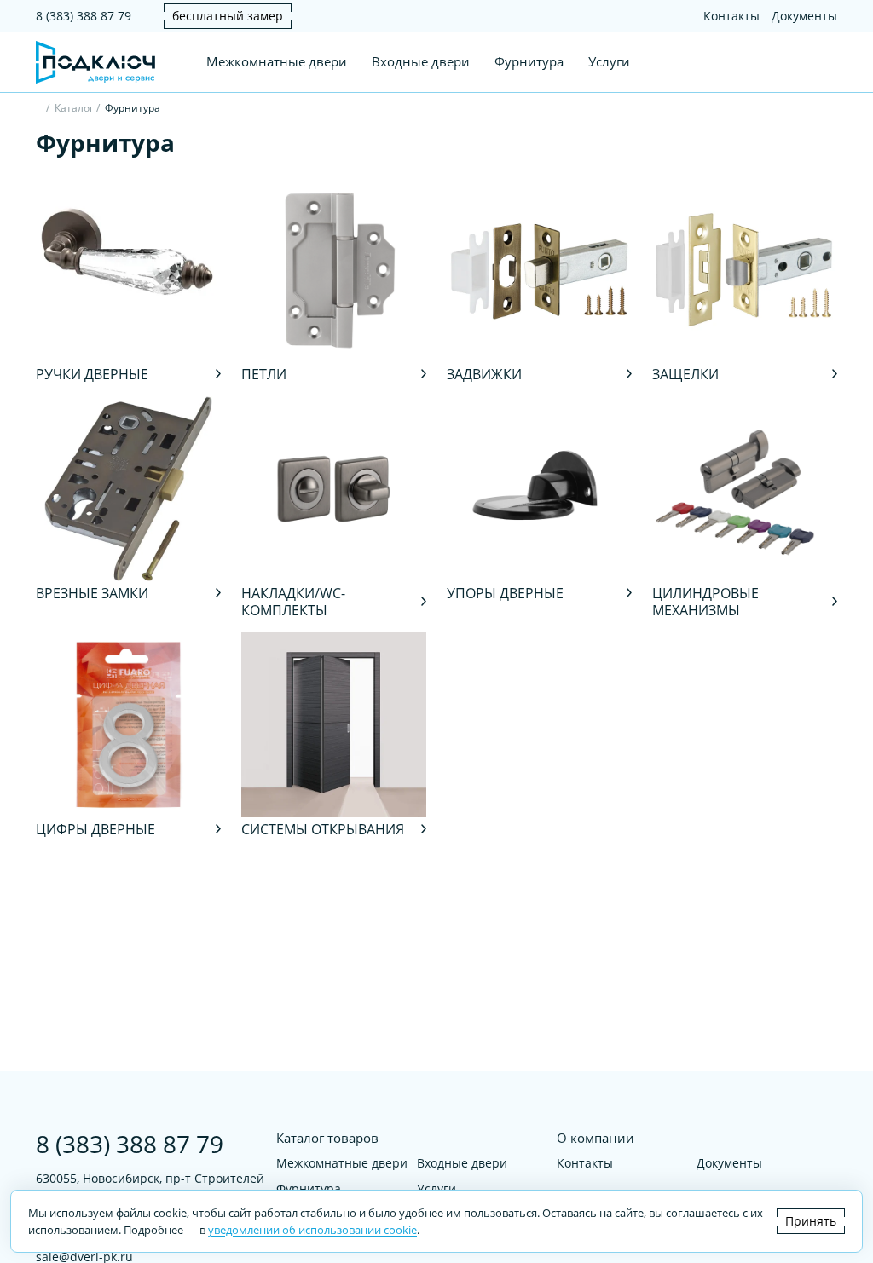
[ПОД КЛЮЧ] (39, 109)
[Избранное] (798, 62)
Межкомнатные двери (276, 62)
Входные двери (421, 62)
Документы (804, 16)
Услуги (609, 62)
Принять (810, 1221)
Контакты (731, 16)
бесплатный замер (227, 16)
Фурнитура (529, 62)
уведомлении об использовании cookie (312, 1229)
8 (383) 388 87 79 (83, 16)
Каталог (74, 108)
